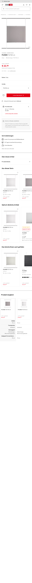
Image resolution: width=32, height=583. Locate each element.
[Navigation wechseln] (2, 5)
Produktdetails (6, 161)
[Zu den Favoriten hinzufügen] (3, 95)
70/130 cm (6, 88)
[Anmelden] (23, 5)
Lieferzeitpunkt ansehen (11, 113)
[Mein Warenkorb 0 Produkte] (29, 5)
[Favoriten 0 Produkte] (26, 5)
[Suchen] (3, 9)
